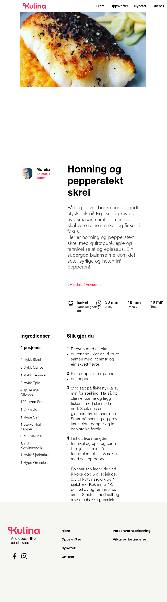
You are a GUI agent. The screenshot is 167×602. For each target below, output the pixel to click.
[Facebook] (14, 556)
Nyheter (69, 548)
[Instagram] (24, 556)
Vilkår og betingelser (130, 539)
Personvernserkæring (132, 530)
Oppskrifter (71, 539)
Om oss (68, 556)
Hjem (66, 530)
